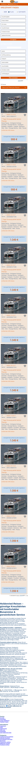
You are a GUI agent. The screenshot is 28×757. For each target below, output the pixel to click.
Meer (5, 12)
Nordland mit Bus (4, 744)
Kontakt (2, 717)
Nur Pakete (22, 12)
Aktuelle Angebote (5, 738)
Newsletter (3, 719)
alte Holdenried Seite (5, 732)
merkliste (13, 4)
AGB (1, 727)
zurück (4, 4)
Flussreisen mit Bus (5, 742)
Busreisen (3, 740)
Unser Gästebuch (4, 720)
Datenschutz (3, 728)
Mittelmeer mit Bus (5, 743)
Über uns (2, 730)
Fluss (12, 12)
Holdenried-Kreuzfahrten (6, 736)
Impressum (3, 726)
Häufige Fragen (4, 722)
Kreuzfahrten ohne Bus (6, 739)
